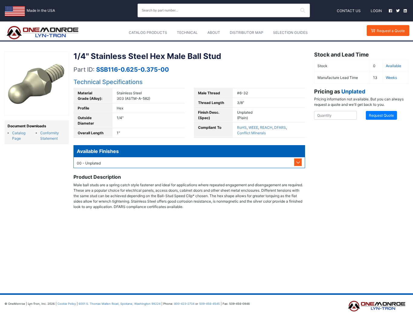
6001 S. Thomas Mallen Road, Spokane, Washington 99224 (120, 303)
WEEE (253, 127)
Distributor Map (246, 32)
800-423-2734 (184, 303)
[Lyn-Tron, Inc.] (43, 32)
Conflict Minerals (251, 133)
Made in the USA (41, 10)
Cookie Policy (66, 303)
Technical (187, 32)
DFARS (280, 127)
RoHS (242, 127)
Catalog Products (148, 32)
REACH (266, 127)
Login (376, 10)
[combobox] (224, 10)
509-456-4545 (209, 303)
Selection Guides (290, 32)
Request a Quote (391, 30)
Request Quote (381, 115)
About (213, 32)
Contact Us (349, 10)
